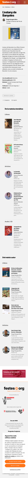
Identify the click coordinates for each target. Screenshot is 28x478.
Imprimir (15, 100)
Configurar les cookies (15, 469)
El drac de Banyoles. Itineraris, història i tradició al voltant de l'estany (16, 270)
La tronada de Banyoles (17, 172)
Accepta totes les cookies (15, 461)
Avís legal (13, 473)
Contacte (17, 474)
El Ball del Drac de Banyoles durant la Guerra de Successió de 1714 (18, 196)
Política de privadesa (20, 473)
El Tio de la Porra (18, 144)
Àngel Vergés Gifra (11, 19)
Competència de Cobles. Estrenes (17, 228)
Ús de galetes (11, 474)
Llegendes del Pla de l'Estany (15, 289)
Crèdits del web (7, 473)
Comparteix (6, 100)
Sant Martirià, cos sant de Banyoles (17, 121)
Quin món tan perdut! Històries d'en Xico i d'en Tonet (17, 306)
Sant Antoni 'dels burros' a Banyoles (16, 331)
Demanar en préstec (8, 95)
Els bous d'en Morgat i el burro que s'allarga (17, 348)
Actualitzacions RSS (14, 428)
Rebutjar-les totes (15, 465)
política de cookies (10, 456)
